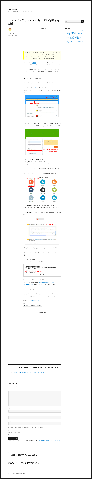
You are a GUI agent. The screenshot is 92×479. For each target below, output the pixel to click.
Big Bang (12, 9)
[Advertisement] (42, 38)
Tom (9, 31)
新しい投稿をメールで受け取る (14, 435)
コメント (10, 390)
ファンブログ (14, 35)
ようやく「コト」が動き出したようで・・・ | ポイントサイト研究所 (29, 372)
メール (10, 414)
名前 (9, 408)
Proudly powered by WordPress (19, 473)
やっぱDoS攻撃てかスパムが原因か (36, 300)
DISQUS (34, 62)
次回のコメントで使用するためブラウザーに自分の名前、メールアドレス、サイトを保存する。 (27, 427)
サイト (9, 421)
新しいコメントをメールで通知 (14, 432)
